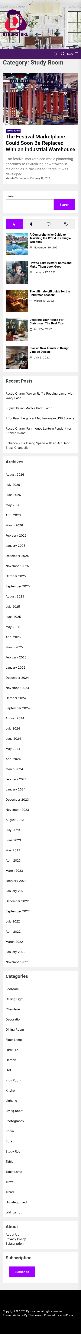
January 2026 (15, 545)
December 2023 (17, 799)
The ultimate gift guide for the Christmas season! (50, 293)
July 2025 (13, 606)
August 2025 (15, 596)
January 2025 (15, 667)
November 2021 (17, 962)
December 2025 (17, 556)
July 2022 (13, 921)
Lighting (11, 1100)
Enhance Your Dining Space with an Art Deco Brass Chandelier (38, 445)
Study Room (14, 1151)
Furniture (12, 1050)
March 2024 (14, 769)
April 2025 (13, 637)
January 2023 (15, 891)
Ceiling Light (15, 999)
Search (10, 196)
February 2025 (16, 657)
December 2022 (17, 901)
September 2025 (18, 586)
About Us (12, 1234)
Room (10, 1131)
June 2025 (13, 617)
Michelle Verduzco (16, 178)
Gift (8, 1070)
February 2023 (16, 881)
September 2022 (18, 911)
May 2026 (13, 505)
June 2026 (13, 495)
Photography (15, 1121)
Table (9, 1161)
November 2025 (17, 566)
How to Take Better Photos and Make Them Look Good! (51, 264)
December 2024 (17, 678)
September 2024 (18, 708)
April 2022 (13, 931)
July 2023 (13, 830)
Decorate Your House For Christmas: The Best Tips (47, 321)
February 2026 (16, 535)
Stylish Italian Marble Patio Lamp (29, 408)
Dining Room (15, 1029)
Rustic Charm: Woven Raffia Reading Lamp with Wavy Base (39, 396)
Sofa (9, 1141)
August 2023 (15, 820)
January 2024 (15, 789)
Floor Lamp (14, 1040)
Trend (10, 1192)
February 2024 (16, 779)
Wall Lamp (13, 1212)
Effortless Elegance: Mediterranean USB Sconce (40, 418)
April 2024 (13, 759)
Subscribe (22, 1272)
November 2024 (17, 688)
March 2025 (14, 647)
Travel (10, 1182)
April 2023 (13, 860)
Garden (11, 1060)
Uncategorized (16, 1202)
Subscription (15, 1243)
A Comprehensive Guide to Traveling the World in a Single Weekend (50, 238)
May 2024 (13, 749)
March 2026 (14, 525)
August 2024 (15, 718)
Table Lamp (14, 1172)
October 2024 (16, 698)
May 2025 (13, 627)
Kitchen (11, 1090)
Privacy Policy (16, 1239)
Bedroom (12, 989)
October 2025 (16, 576)
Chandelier (13, 1009)
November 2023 (17, 810)
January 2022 (15, 952)
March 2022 (14, 942)
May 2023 (13, 850)
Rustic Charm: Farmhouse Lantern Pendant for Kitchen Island (38, 431)
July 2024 (13, 728)
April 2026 (13, 515)
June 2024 (13, 738)
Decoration (13, 1019)
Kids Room (13, 1080)
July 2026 (13, 485)
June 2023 (13, 840)
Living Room (14, 1111)
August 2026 (15, 474)
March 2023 (14, 870)
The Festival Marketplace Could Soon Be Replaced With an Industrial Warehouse (40, 143)
